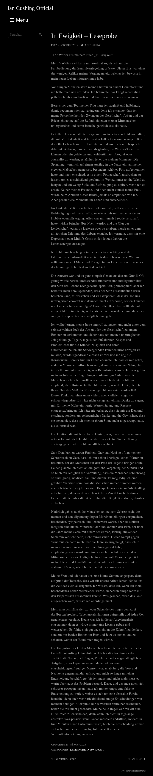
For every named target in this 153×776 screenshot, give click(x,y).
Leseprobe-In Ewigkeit (87, 749)
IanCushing (92, 45)
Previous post (65, 759)
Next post (135, 759)
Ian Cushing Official (30, 8)
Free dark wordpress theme (133, 770)
